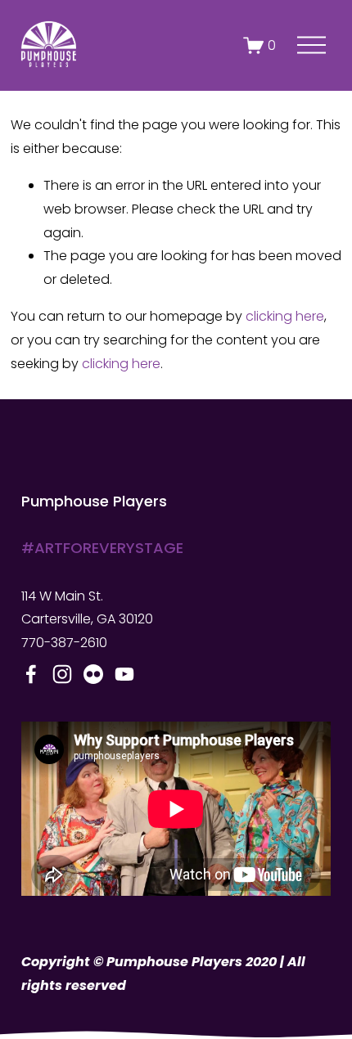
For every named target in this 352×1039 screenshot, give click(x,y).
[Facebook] (31, 674)
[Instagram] (62, 674)
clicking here (285, 316)
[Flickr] (93, 674)
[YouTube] (124, 674)
